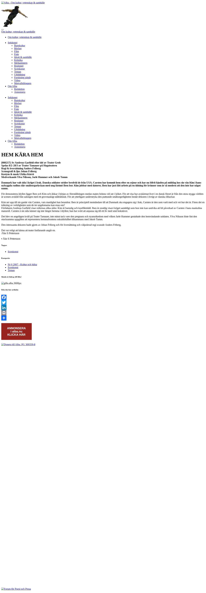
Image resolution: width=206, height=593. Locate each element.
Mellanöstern (20, 63)
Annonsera (19, 92)
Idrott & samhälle (23, 57)
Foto (16, 54)
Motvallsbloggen (22, 83)
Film (16, 51)
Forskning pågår (22, 77)
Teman (17, 71)
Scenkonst (19, 68)
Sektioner (12, 42)
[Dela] (103, 318)
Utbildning (19, 74)
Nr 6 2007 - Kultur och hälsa (22, 264)
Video (17, 80)
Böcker (18, 48)
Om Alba (12, 86)
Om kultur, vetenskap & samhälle (18, 31)
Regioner (18, 65)
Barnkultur (19, 45)
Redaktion (19, 89)
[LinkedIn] (103, 307)
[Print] (103, 312)
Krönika (18, 60)
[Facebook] (103, 297)
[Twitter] (103, 302)
